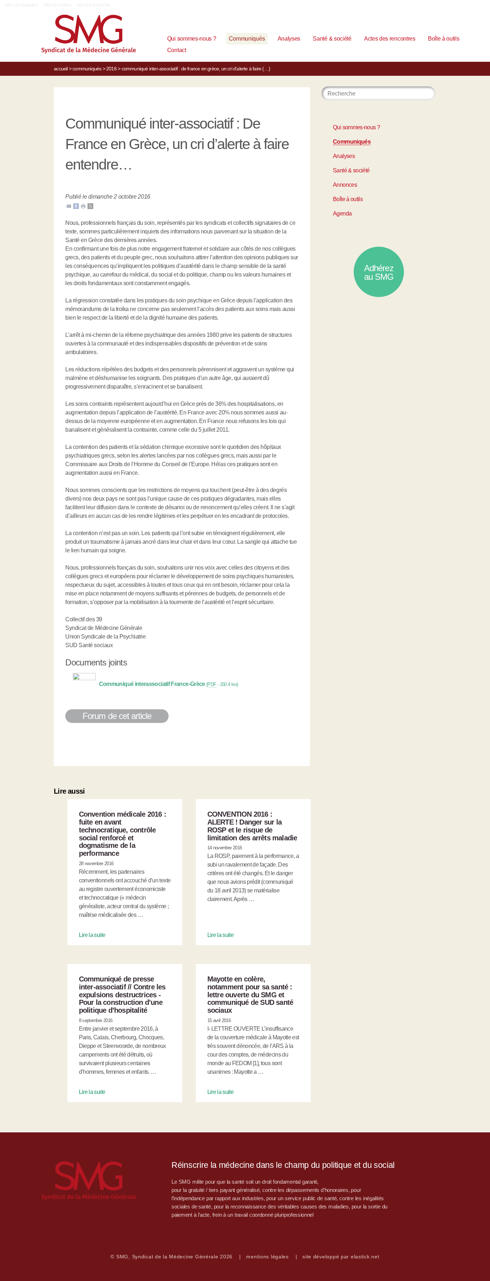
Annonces (345, 185)
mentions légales (267, 1256)
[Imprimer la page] (83, 206)
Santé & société (332, 39)
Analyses (289, 39)
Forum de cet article (117, 716)
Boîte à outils (444, 39)
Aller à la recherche (93, 5)
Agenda (342, 213)
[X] (90, 206)
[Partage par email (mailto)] (69, 206)
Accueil (60, 68)
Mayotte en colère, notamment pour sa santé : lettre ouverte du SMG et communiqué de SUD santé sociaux (250, 994)
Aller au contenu (57, 5)
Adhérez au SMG (379, 272)
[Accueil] (73, 35)
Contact (176, 50)
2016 (111, 68)
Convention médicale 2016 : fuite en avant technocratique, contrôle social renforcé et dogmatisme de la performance (122, 833)
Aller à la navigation (21, 5)
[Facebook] (76, 206)
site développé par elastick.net (340, 1256)
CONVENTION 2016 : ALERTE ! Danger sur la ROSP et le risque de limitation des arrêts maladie (252, 825)
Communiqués (247, 39)
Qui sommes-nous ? (191, 39)
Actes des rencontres (389, 39)
